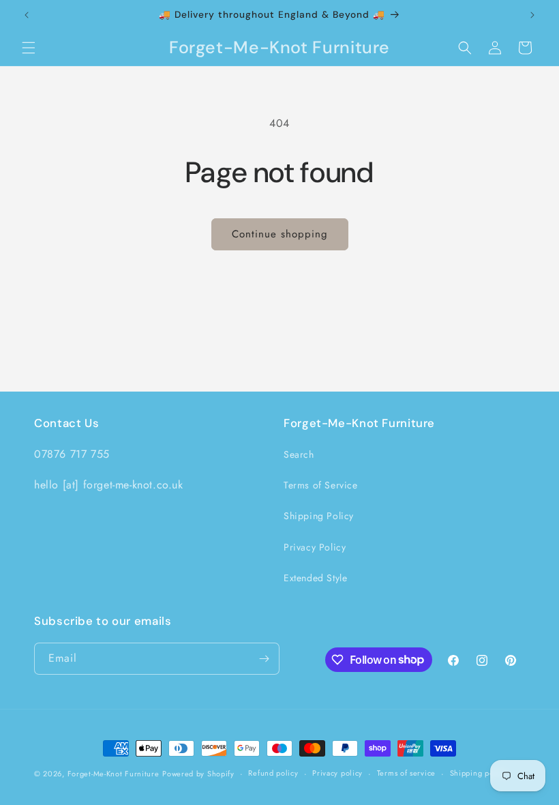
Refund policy (273, 772)
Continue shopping (280, 233)
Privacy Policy (315, 547)
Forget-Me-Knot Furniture (113, 773)
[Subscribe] (264, 659)
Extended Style (315, 578)
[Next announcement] (532, 15)
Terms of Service (321, 485)
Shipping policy (478, 772)
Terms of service (406, 772)
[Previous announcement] (27, 15)
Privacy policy (337, 772)
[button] (29, 48)
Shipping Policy (319, 516)
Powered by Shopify (198, 773)
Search (299, 454)
